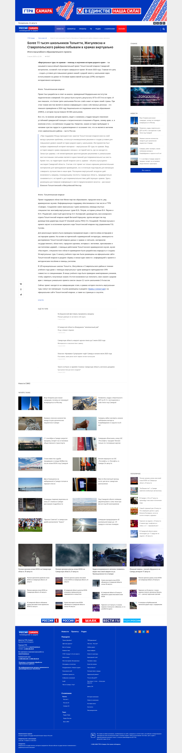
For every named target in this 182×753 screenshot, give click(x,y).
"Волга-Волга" (91, 667)
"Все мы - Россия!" (92, 643)
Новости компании (92, 700)
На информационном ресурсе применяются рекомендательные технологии (34, 668)
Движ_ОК (90, 686)
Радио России (67, 718)
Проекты (82, 29)
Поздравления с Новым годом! (71, 667)
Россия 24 (66, 702)
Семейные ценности (68, 674)
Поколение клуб (67, 671)
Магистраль (65, 657)
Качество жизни (92, 664)
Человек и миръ (92, 660)
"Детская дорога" (67, 643)
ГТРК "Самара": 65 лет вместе (71, 654)
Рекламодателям (92, 710)
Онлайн (121, 29)
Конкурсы (71, 29)
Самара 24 (66, 706)
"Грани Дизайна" (67, 640)
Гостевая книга (91, 703)
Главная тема (66, 650)
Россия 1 (65, 699)
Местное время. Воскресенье (70, 660)
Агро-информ (91, 650)
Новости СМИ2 (24, 383)
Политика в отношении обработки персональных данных (30, 663)
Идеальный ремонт (93, 674)
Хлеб (63, 681)
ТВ (91, 29)
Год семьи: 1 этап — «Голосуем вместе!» (96, 682)
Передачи (66, 637)
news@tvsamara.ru (34, 647)
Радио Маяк (66, 715)
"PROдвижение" (92, 640)
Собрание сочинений (68, 678)
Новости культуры (92, 654)
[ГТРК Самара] (28, 29)
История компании (92, 696)
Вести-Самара (66, 647)
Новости (60, 29)
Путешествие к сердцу (93, 671)
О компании (110, 29)
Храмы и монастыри (96, 289)
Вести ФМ (66, 721)
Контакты (90, 707)
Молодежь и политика (69, 664)
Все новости (146, 170)
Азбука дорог (91, 647)
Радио (98, 29)
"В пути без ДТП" (92, 678)
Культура (41, 300)
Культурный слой (92, 657)
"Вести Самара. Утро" (68, 684)
